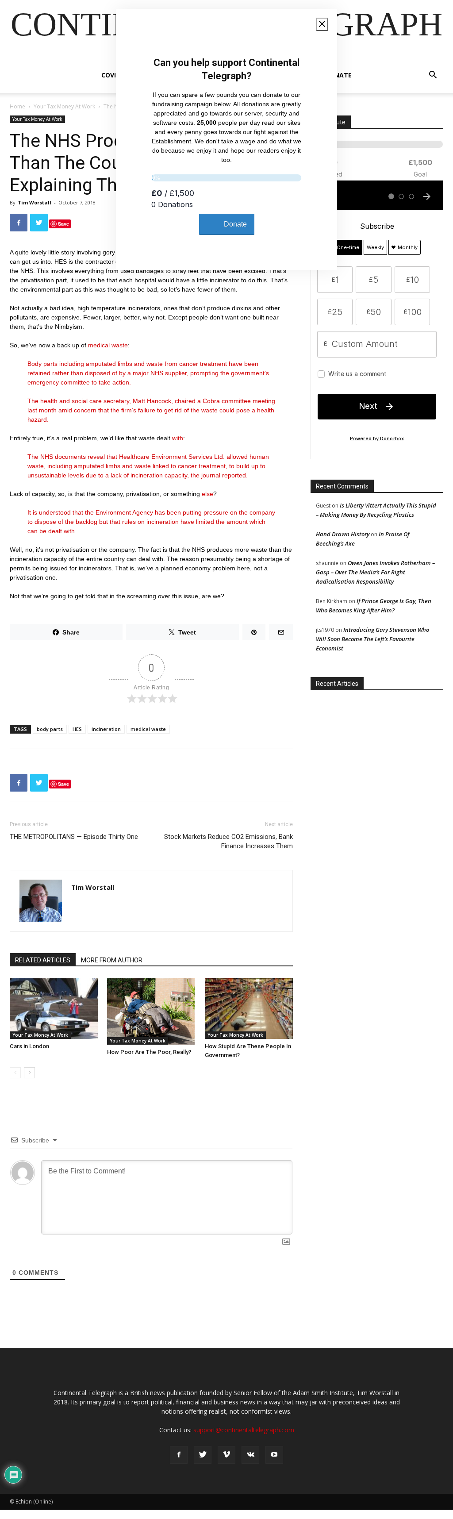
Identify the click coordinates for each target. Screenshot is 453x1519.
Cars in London (29, 1046)
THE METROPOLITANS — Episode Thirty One (74, 837)
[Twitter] (202, 1455)
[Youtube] (274, 1455)
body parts (50, 729)
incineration (106, 729)
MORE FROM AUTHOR (111, 960)
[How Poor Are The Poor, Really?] (151, 1011)
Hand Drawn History (342, 534)
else (207, 493)
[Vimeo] (226, 1455)
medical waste (108, 345)
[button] (432, 76)
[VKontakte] (250, 1455)
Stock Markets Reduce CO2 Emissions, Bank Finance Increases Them (228, 841)
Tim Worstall (34, 202)
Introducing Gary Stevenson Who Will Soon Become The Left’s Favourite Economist (372, 639)
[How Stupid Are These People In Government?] (249, 1008)
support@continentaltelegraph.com (243, 1430)
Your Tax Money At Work (64, 106)
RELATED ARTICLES (42, 960)
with (177, 438)
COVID (110, 75)
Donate (338, 75)
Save (63, 223)
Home (17, 106)
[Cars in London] (54, 1008)
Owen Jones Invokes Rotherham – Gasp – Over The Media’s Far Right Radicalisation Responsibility (375, 572)
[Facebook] (179, 1455)
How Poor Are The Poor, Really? (149, 1052)
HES (77, 729)
